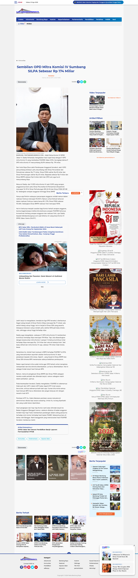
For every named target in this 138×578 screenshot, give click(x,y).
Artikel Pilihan (96, 118)
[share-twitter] (81, 81)
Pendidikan (89, 19)
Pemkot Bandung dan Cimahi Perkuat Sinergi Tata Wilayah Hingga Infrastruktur (113, 150)
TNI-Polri (77, 565)
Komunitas (21, 439)
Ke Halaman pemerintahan (105, 157)
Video (22, 24)
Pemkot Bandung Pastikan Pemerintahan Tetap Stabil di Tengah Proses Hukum (96, 133)
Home (20, 2)
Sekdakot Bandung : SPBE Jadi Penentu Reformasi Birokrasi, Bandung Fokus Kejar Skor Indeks (96, 150)
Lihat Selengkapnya (105, 514)
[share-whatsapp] (84, 81)
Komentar (23, 82)
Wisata (91, 565)
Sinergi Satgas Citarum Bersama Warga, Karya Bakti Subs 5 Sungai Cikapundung (96, 107)
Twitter (33, 570)
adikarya (46, 568)
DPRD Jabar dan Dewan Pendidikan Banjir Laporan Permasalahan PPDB (37, 431)
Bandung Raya (42, 19)
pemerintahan (78, 568)
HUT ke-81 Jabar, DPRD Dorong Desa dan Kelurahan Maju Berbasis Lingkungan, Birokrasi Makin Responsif (100, 487)
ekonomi (62, 568)
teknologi (92, 568)
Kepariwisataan (64, 19)
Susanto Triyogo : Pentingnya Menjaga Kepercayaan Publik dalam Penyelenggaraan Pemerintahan (113, 133)
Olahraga (77, 563)
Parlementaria (77, 19)
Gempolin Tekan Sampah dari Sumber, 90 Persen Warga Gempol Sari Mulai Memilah (100, 505)
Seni (114, 19)
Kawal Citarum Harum (96, 561)
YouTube (37, 570)
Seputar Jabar (45, 439)
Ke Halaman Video (114, 97)
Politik (107, 19)
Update (76, 193)
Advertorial (30, 19)
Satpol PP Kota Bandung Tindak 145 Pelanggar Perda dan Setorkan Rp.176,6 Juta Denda (100, 496)
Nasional (61, 563)
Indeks (20, 19)
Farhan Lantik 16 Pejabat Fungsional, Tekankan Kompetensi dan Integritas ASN (99, 2)
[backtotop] (69, 554)
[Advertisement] (69, 42)
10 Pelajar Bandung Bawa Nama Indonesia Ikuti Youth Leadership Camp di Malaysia (100, 477)
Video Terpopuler (97, 93)
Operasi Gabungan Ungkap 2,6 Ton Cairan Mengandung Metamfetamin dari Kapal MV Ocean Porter (100, 468)
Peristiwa (99, 19)
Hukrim (53, 19)
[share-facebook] (78, 81)
